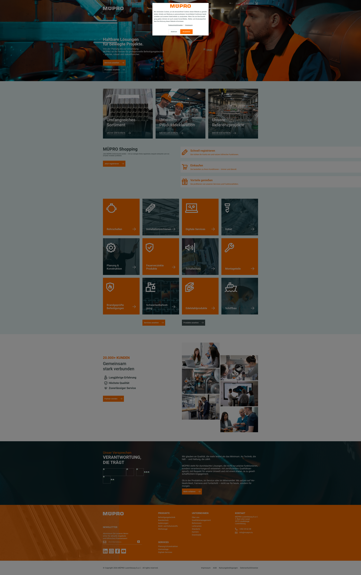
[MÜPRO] (180, 6)
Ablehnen (174, 32)
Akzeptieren (186, 32)
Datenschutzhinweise (175, 25)
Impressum (189, 25)
